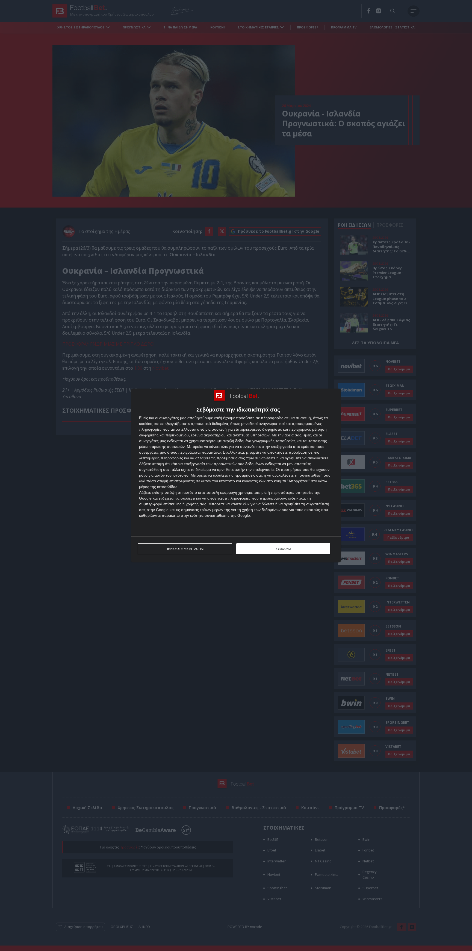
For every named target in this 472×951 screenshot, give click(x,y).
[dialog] (236, 476)
